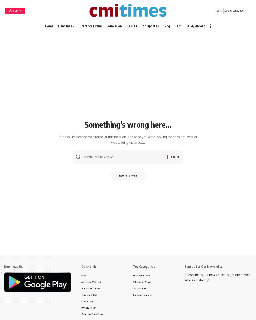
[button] (15, 11)
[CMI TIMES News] (128, 10)
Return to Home (128, 175)
